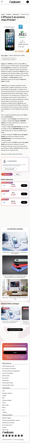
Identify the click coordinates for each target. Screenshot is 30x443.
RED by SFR (5, 405)
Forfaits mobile (6, 174)
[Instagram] (16, 436)
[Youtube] (12, 436)
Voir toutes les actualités (15, 329)
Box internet (5, 378)
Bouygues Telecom (7, 393)
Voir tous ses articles (9, 169)
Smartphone (5, 380)
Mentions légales (6, 418)
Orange (4, 395)
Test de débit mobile (7, 382)
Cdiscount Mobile (6, 400)
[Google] (3, 436)
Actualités (8, 14)
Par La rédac (4, 55)
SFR (3, 398)
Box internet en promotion (9, 368)
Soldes (17, 174)
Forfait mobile (16, 14)
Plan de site (5, 429)
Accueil (2, 14)
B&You (4, 407)
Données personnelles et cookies (11, 420)
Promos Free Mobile (7, 373)
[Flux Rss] (22, 436)
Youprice (4, 412)
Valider (15, 352)
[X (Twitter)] (19, 436)
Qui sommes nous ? (7, 425)
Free (3, 391)
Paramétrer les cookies (8, 422)
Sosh (3, 410)
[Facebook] (9, 436)
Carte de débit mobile (8, 385)
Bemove (22, 439)
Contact (4, 427)
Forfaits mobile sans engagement (11, 371)
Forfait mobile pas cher (8, 366)
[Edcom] (14, 2)
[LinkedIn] (6, 436)
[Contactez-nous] (27, 2)
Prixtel (2, 63)
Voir (24, 185)
